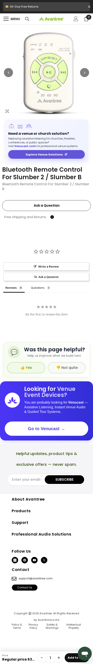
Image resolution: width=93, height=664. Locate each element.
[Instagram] (15, 560)
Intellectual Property (73, 626)
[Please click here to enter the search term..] (27, 19)
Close (89, 6)
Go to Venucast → (46, 428)
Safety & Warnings (52, 626)
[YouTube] (34, 560)
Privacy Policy (33, 626)
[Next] (84, 72)
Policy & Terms (17, 626)
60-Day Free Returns (47, 8)
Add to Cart (77, 658)
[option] (46, 72)
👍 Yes (26, 367)
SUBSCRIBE (64, 479)
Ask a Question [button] (48, 277)
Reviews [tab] (11, 288)
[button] (46, 72)
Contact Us (24, 587)
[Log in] (76, 18)
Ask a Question (46, 205)
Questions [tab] (38, 288)
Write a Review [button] (48, 266)
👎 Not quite (67, 367)
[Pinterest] (24, 560)
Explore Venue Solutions (44, 154)
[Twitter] (44, 560)
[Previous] (8, 72)
